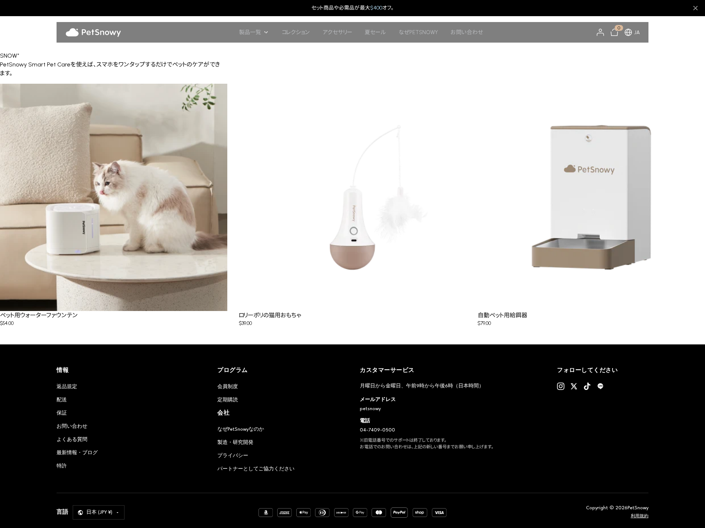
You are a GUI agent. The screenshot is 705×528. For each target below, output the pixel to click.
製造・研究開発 (235, 442)
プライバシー (232, 455)
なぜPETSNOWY (418, 32)
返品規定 (67, 386)
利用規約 (639, 516)
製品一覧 (250, 32)
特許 (62, 466)
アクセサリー (337, 32)
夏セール (375, 32)
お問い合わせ (467, 32)
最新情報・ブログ (77, 453)
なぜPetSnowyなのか (240, 429)
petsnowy (370, 408)
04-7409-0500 (377, 430)
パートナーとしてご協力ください (255, 469)
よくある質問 (72, 439)
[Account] (600, 32)
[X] (574, 386)
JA (637, 32)
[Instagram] (560, 386)
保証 (62, 413)
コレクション (296, 32)
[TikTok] (587, 386)
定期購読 (227, 400)
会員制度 (227, 386)
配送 (62, 400)
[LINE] (600, 386)
